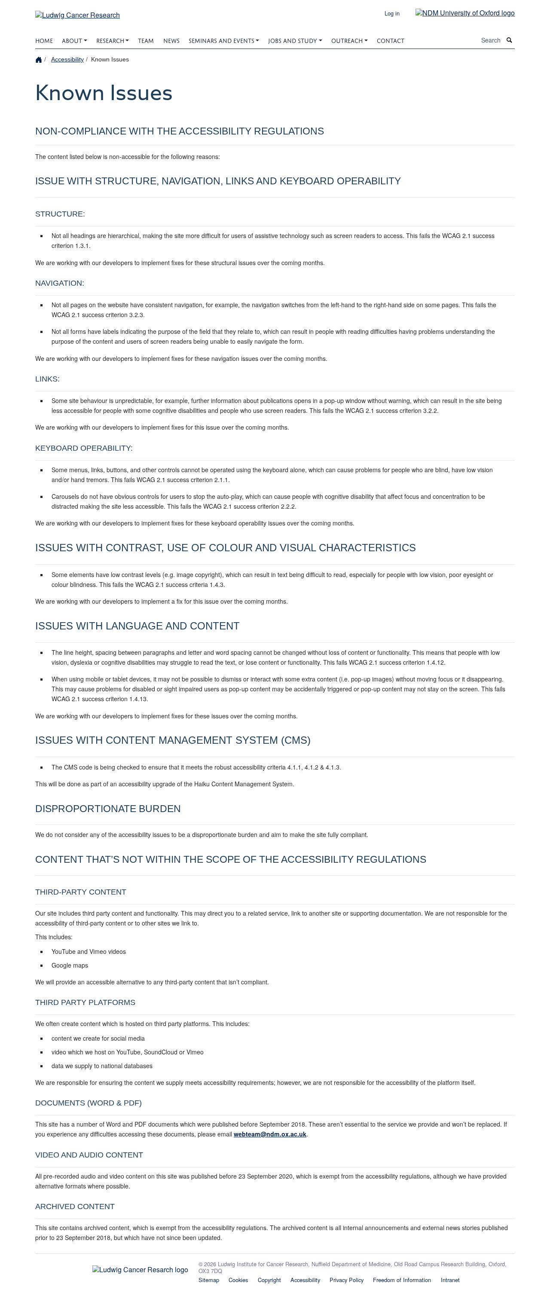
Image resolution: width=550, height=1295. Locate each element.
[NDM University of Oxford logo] (459, 12)
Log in (392, 13)
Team (146, 39)
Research (110, 39)
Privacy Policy (347, 1280)
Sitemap (209, 1280)
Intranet (450, 1280)
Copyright (269, 1280)
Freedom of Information (402, 1280)
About (72, 39)
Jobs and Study (292, 39)
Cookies (238, 1280)
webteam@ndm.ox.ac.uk (270, 1134)
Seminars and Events (221, 39)
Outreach (347, 39)
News (171, 39)
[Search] (509, 40)
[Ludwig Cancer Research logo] (111, 1267)
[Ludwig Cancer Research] (77, 12)
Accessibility (67, 59)
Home (44, 39)
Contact (390, 39)
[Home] (39, 59)
